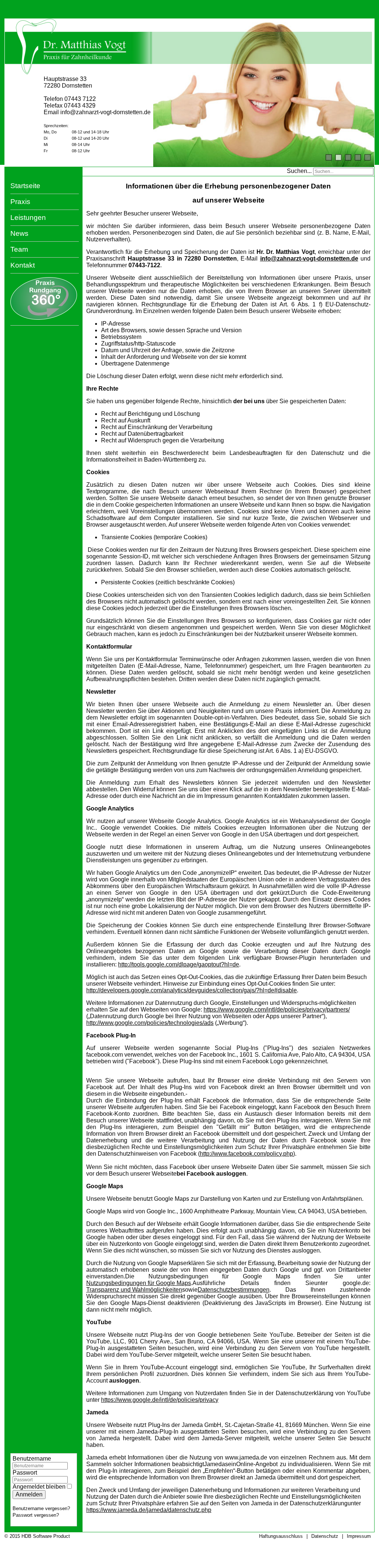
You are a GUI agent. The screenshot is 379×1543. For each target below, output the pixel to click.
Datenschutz (324, 1536)
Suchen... (299, 171)
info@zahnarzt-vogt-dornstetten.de (309, 258)
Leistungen (28, 217)
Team (19, 249)
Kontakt (22, 265)
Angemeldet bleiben (39, 1486)
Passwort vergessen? (36, 1515)
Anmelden (29, 1494)
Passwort (25, 1472)
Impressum (359, 1536)
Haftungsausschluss (281, 1536)
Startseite (25, 186)
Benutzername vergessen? (41, 1508)
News (19, 233)
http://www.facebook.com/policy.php (246, 1154)
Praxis (20, 201)
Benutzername (32, 1458)
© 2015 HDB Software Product (37, 1536)
